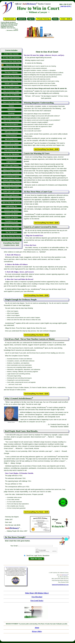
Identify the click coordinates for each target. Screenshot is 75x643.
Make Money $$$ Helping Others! (37, 593)
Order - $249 (65, 19)
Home (55, 19)
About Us (21, 19)
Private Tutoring (43, 19)
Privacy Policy (37, 631)
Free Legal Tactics (37, 600)
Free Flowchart (37, 597)
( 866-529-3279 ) (65, 6)
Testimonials (9, 19)
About (37, 627)
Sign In (31, 19)
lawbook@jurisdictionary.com (60, 584)
